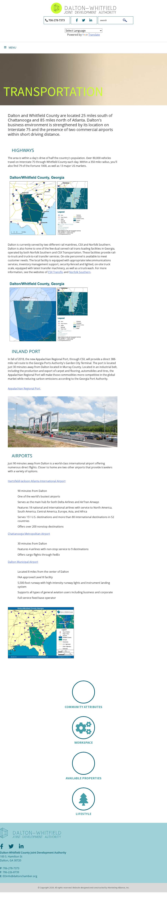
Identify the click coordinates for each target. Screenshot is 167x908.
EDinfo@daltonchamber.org (20, 876)
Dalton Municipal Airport (23, 562)
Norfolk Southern (80, 272)
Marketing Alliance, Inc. (118, 887)
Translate (94, 34)
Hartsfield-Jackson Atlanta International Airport (37, 481)
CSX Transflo (55, 272)
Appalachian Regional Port (24, 388)
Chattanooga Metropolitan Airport (29, 534)
